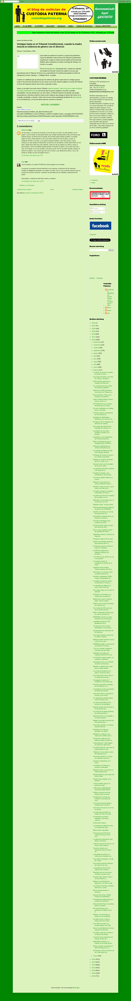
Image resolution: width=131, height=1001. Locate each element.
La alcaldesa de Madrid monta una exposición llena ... (103, 826)
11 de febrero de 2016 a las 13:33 (32, 181)
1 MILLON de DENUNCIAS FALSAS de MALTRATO (102, 789)
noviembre (97, 345)
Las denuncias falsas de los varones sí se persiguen (102, 703)
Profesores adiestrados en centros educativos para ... (102, 447)
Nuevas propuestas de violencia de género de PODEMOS (103, 508)
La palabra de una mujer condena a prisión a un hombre (101, 432)
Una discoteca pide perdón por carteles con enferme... (103, 900)
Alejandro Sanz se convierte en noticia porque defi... (103, 770)
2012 (93, 967)
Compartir (93, 234)
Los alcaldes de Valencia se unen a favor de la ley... (102, 586)
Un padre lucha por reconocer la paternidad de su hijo (103, 748)
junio (95, 359)
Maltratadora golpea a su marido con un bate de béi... (103, 942)
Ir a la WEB (27, 26)
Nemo (109, 307)
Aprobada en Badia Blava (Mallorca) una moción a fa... (103, 418)
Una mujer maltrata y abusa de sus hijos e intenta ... (103, 636)
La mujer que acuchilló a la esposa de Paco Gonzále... (102, 813)
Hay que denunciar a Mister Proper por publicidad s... (102, 895)
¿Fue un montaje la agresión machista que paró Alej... (102, 649)
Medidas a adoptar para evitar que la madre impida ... (103, 667)
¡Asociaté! (50, 26)
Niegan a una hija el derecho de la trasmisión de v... (103, 721)
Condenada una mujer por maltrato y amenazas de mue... (101, 798)
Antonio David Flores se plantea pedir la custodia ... (103, 904)
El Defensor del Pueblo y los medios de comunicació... (102, 595)
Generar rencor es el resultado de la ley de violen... (103, 465)
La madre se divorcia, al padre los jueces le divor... (103, 373)
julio (95, 356)
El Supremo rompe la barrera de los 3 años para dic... (103, 951)
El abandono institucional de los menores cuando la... (103, 517)
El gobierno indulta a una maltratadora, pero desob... (102, 474)
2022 (93, 323)
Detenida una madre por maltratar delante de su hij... (103, 654)
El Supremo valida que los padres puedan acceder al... (103, 739)
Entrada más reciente (24, 189)
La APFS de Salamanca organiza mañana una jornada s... (101, 552)
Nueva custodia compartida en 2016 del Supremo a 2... (103, 947)
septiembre (97, 350)
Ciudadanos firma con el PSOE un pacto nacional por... (103, 663)
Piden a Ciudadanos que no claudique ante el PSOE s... (102, 442)
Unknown (24, 130)
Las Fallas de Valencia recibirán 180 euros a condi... (103, 886)
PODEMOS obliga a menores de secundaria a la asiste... (103, 645)
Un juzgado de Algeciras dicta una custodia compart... (102, 451)
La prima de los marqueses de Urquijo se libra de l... (103, 938)
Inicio (17, 26)
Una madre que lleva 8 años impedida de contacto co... (102, 427)
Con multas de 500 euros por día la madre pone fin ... (102, 609)
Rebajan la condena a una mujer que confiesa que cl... (103, 735)
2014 (93, 962)
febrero (96, 370)
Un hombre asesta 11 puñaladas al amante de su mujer (102, 563)
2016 (93, 339)
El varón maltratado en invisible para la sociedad (103, 409)
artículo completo (50, 104)
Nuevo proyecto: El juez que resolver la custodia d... (102, 395)
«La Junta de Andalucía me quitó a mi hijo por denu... (102, 671)
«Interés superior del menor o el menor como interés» (103, 844)
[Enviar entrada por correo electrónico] (38, 120)
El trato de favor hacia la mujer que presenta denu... (103, 526)
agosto (96, 353)
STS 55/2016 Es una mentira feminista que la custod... (102, 404)
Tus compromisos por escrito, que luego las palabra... (102, 386)
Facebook (94, 180)
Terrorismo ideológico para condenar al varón (101, 521)
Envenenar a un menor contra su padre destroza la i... (103, 573)
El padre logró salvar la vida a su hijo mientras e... (102, 877)
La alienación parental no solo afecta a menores (103, 840)
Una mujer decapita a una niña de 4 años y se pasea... (103, 377)
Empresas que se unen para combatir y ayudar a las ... (102, 873)
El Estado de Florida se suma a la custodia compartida (103, 456)
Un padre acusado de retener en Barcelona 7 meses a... (102, 582)
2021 (93, 325)
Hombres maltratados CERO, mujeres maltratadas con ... (102, 577)
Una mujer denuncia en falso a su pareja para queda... (103, 676)
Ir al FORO (39, 26)
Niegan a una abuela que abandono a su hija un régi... (103, 882)
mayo (96, 361)
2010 (93, 973)
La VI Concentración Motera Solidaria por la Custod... (102, 804)
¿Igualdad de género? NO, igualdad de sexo (102, 622)
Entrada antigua (78, 189)
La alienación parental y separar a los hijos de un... (103, 469)
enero (96, 956)
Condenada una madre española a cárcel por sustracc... (101, 818)
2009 (93, 976)
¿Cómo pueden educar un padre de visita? (101, 784)
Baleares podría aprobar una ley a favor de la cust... (103, 640)
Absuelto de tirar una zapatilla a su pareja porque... (103, 716)
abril (95, 364)
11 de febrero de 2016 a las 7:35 (32, 155)
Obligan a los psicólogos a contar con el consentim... (102, 915)
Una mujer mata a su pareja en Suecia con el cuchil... (103, 694)
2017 (93, 337)
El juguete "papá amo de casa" (103, 539)
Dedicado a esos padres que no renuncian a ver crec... (103, 501)
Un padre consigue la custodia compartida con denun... (103, 492)
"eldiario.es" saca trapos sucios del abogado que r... (103, 752)
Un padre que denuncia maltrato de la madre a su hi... (103, 496)
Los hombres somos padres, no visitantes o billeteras (103, 658)
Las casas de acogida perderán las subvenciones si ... (103, 712)
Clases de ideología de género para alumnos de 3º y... (103, 542)
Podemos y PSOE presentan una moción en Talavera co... (103, 391)
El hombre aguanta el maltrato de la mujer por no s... (103, 685)
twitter (70, 26)
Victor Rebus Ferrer (23, 109)
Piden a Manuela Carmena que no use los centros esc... (103, 613)
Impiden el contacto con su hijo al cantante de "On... (103, 512)
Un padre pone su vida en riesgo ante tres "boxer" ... (102, 920)
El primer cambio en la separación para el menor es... (102, 849)
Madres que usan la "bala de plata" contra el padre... (102, 600)
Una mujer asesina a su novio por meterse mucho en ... (102, 757)
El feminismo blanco (99, 823)
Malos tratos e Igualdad (100, 830)
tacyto (109, 310)
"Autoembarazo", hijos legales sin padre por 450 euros (102, 744)
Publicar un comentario (26, 185)
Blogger (77, 987)
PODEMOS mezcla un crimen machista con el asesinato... (103, 618)
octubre (96, 347)
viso (22, 162)
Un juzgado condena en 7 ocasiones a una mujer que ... (103, 681)
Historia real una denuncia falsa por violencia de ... (103, 604)
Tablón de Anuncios (84, 26)
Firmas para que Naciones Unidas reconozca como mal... (101, 834)
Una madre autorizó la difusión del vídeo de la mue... (103, 864)
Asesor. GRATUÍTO (103, 26)
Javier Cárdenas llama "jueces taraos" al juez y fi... (103, 400)
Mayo (54, 68)
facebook (61, 26)
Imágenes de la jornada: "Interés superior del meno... (103, 568)
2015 (93, 959)
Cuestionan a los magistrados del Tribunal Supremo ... (102, 438)
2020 (93, 328)
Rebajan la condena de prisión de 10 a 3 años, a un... (103, 460)
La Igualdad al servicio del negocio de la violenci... (101, 868)
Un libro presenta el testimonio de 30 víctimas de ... (103, 413)
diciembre (97, 342)
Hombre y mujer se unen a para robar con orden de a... (103, 487)
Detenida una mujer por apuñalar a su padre (100, 730)
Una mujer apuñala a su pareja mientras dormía (103, 725)
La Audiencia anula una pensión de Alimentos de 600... (103, 690)
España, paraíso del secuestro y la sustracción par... (103, 708)
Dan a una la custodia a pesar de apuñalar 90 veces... (103, 530)
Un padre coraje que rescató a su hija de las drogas (103, 933)
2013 (93, 965)
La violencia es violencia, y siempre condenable (101, 766)
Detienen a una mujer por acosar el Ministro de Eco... (102, 483)
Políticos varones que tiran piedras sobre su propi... (101, 793)
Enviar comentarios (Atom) (34, 193)
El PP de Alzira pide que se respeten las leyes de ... (102, 382)
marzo (96, 367)
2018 (93, 334)
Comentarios (96, 212)
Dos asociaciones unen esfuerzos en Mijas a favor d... (102, 910)
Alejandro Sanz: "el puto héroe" (103, 504)
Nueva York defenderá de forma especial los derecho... (103, 929)
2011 (93, 970)
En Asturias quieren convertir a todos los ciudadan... (103, 547)
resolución (78, 97)
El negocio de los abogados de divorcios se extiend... (103, 422)
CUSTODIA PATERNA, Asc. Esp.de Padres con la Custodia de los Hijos (110, 297)
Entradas (95, 208)
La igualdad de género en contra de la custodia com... (103, 855)
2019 (93, 331)
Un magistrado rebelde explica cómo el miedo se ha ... (103, 699)
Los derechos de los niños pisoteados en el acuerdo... (102, 626)
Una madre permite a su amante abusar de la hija (102, 924)
